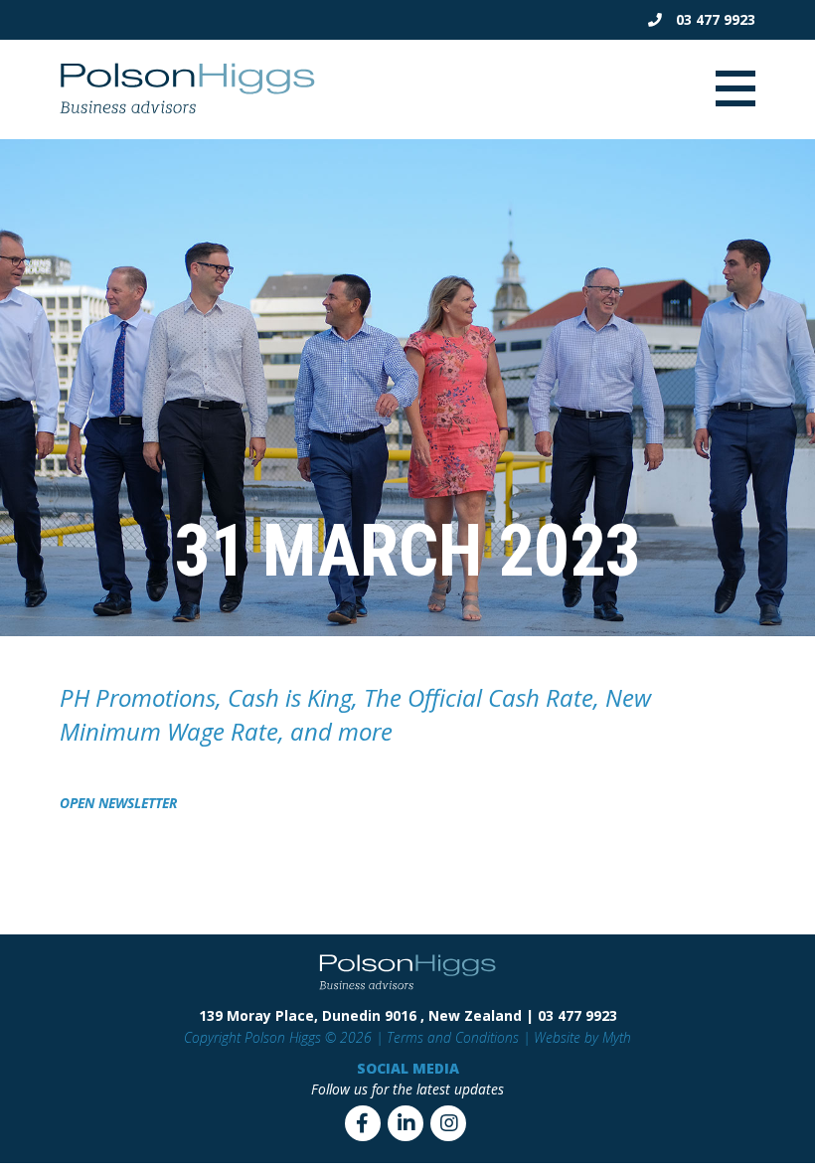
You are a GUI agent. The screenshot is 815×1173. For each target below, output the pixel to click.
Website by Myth (582, 1037)
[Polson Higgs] (187, 110)
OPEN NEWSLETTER (118, 802)
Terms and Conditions (453, 1037)
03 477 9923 (713, 19)
